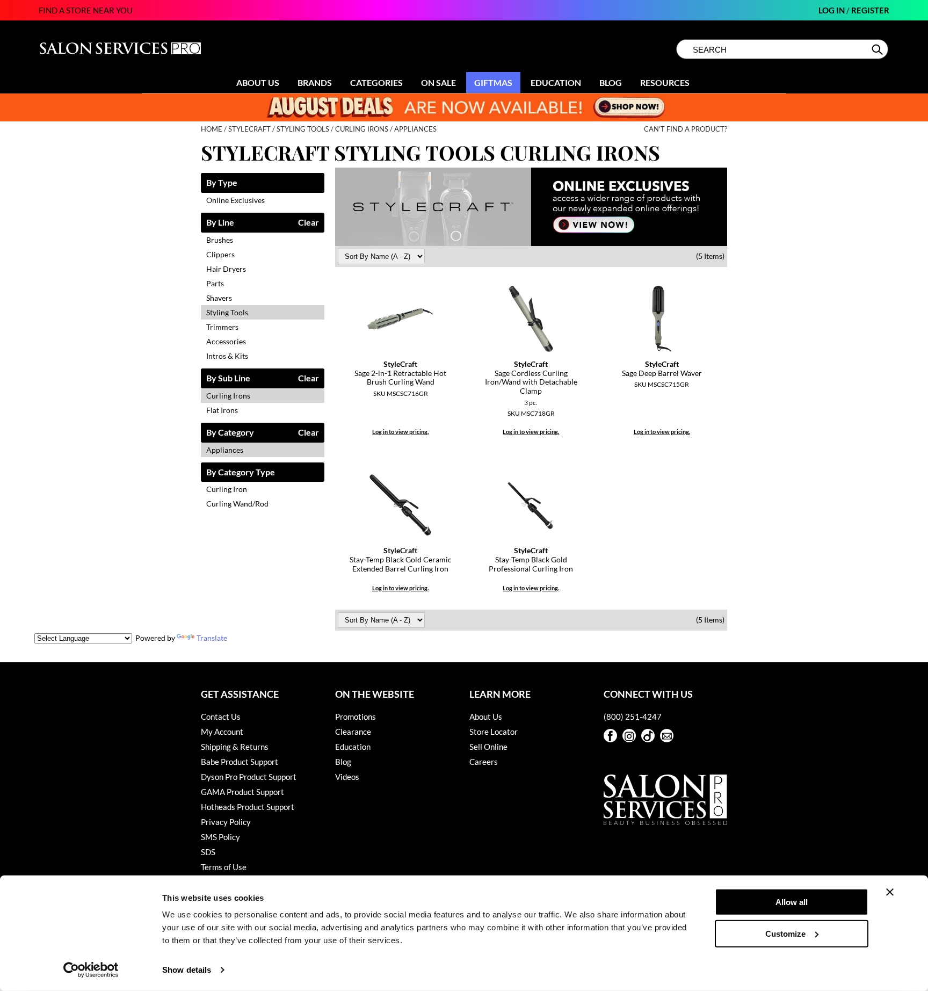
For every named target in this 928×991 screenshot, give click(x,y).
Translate (212, 637)
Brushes (219, 239)
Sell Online (488, 746)
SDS (208, 852)
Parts (215, 283)
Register (870, 10)
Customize (785, 933)
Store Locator (493, 731)
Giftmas (493, 82)
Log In (832, 10)
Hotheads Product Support (247, 807)
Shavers (219, 297)
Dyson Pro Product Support (248, 777)
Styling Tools (227, 312)
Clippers (220, 254)
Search (878, 49)
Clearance (353, 731)
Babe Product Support (239, 761)
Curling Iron (226, 489)
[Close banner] (890, 892)
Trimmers (222, 326)
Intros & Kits (227, 355)
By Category (230, 432)
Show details (186, 969)
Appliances (224, 449)
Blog (610, 82)
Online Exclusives (235, 200)
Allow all (791, 902)
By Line (220, 222)
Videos (347, 777)
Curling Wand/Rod (237, 503)
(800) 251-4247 (633, 716)
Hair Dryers (226, 268)
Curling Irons (228, 395)
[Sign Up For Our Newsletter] (666, 735)
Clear (308, 222)
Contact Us (221, 716)
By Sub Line (228, 378)
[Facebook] (610, 735)
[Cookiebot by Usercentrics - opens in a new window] (91, 970)
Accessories (226, 341)
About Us (257, 82)
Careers (483, 761)
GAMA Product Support (242, 792)
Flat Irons (222, 410)
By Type (221, 182)
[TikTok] (648, 735)
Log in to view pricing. (400, 431)
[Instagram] (629, 735)
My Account (222, 731)
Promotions (355, 716)
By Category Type (240, 472)
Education (556, 82)
